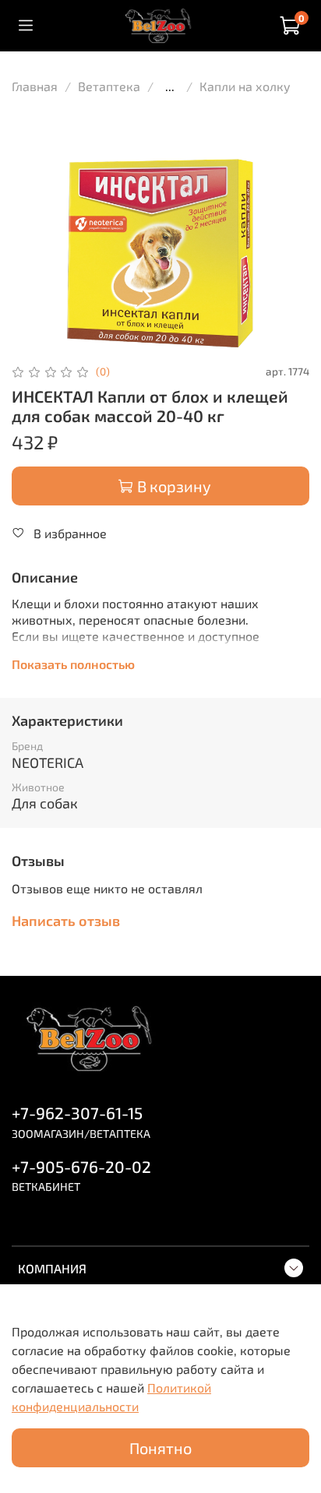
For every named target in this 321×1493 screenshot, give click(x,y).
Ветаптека (109, 86)
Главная (35, 86)
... (170, 86)
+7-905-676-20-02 (81, 1166)
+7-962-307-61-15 (77, 1112)
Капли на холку (245, 86)
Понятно (160, 1447)
